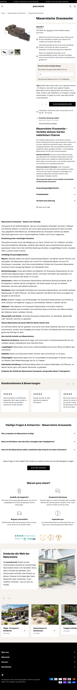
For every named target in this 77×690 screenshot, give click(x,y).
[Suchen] (70, 6)
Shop (3, 13)
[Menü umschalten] (2, 6)
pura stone (38, 6)
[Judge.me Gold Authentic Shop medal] (43, 537)
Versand (49, 30)
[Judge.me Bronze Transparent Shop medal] (51, 537)
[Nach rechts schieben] (29, 32)
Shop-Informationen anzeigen (48, 123)
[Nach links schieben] (6, 32)
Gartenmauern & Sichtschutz (16, 13)
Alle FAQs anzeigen (38, 468)
